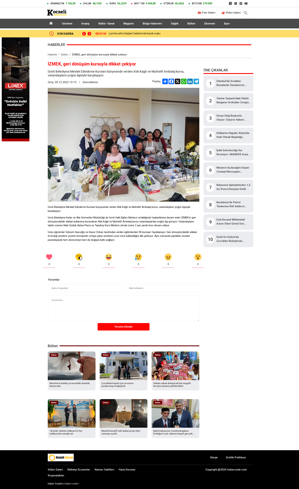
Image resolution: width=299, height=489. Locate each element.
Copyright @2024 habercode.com (226, 469)
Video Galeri (233, 12)
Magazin (128, 23)
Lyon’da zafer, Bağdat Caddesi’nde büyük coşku (134, 33)
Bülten (191, 23)
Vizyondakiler (56, 475)
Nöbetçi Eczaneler (78, 469)
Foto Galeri (208, 12)
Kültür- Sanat (106, 23)
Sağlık (174, 23)
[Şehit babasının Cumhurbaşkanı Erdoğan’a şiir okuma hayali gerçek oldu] (175, 413)
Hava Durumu (127, 469)
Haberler (52, 54)
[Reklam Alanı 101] (15, 89)
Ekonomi (209, 23)
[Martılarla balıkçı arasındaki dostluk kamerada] (72, 365)
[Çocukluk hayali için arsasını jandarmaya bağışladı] (123, 365)
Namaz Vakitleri (104, 469)
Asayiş (85, 23)
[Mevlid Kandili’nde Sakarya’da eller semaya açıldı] (123, 413)
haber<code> (72, 483)
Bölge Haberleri (152, 23)
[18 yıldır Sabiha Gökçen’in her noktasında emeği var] (72, 413)
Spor (227, 23)
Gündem (67, 23)
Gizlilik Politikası (236, 457)
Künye (214, 457)
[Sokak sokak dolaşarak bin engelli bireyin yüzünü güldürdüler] (175, 365)
